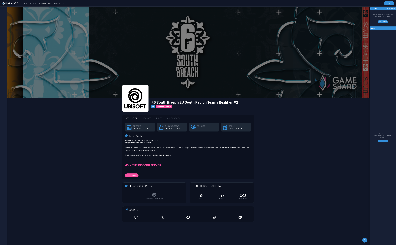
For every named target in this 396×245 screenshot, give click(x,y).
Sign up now (383, 21)
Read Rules (132, 175)
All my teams (390, 8)
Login (379, 3)
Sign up (389, 3)
